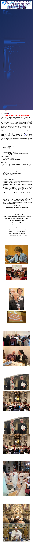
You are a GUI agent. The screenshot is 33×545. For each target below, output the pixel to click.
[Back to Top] (31, 543)
